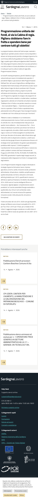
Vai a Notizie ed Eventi (12, 237)
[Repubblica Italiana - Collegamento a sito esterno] (28, 449)
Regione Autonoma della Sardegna (14, 2)
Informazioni (7, 491)
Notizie (9, 13)
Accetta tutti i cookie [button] (10, 495)
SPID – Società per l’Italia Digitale (13, 443)
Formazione (5, 419)
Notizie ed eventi (7, 422)
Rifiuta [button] (22, 495)
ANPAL (3, 433)
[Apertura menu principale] (3, 6)
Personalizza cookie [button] (21, 491)
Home (3, 13)
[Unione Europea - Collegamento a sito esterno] (9, 449)
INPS (3, 439)
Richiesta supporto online (10, 407)
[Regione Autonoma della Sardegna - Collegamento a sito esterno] (9, 459)
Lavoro (17, 6)
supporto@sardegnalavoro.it (11, 396)
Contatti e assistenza (8, 425)
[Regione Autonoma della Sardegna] (2, 2)
